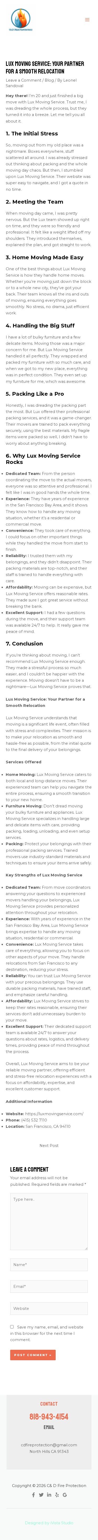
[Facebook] (33, 1495)
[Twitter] (41, 1495)
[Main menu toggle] (87, 19)
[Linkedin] (49, 1495)
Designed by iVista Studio (49, 1523)
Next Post (49, 1145)
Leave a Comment (23, 80)
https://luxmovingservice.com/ (54, 1114)
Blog (49, 80)
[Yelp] (57, 1495)
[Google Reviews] (64, 1495)
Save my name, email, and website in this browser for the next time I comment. (46, 1333)
